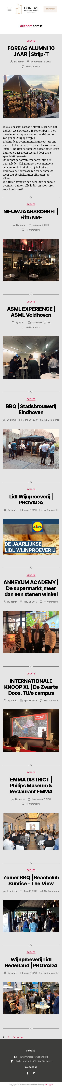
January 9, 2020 (41, 225)
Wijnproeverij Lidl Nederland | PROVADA (31, 962)
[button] (9, 9)
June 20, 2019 (30, 419)
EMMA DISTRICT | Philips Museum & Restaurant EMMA (31, 785)
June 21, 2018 (30, 891)
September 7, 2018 (41, 799)
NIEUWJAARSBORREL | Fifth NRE (31, 214)
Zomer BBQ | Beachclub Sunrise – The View (31, 880)
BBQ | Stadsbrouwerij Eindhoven (31, 409)
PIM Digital (49, 1084)
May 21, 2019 (30, 601)
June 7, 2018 (30, 973)
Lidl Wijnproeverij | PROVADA (31, 499)
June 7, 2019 (30, 510)
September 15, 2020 (41, 61)
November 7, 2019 (41, 322)
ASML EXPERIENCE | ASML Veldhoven (31, 312)
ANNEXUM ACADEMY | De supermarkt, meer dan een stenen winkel (31, 588)
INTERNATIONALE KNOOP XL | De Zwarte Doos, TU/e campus (31, 687)
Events (31, 41)
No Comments (33, 66)
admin (21, 61)
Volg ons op (31, 1067)
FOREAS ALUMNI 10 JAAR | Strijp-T (31, 51)
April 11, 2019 (30, 700)
